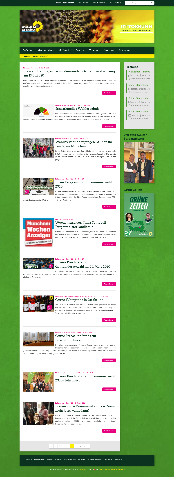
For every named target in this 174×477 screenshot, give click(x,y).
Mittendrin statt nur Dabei (88, 296)
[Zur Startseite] (32, 31)
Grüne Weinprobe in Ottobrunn (79, 300)
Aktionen (60, 296)
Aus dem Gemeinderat (32, 68)
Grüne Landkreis (115, 3)
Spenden (124, 50)
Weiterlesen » (109, 93)
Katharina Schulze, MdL (54, 460)
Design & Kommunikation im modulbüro (111, 469)
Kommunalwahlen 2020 (72, 105)
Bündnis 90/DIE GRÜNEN (65, 3)
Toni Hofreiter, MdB (70, 460)
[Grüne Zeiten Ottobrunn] (139, 237)
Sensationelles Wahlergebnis (77, 109)
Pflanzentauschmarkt (139, 71)
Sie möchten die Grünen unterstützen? (90, 460)
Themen (94, 50)
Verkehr (76, 139)
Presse (59, 219)
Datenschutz (118, 460)
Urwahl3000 (82, 469)
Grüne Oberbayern (98, 3)
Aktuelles (60, 105)
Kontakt (109, 50)
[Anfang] (51, 446)
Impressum (108, 460)
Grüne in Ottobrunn (71, 50)
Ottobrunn (137, 26)
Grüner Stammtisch (138, 84)
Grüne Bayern (83, 3)
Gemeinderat (46, 50)
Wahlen (28, 50)
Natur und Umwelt (70, 332)
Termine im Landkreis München (35, 460)
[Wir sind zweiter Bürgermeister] (139, 182)
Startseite (26, 56)
